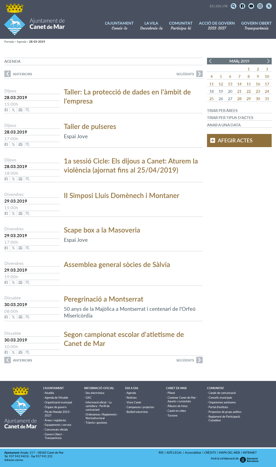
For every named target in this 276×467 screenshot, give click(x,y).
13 (230, 84)
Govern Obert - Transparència (54, 436)
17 (267, 84)
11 (211, 84)
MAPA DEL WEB (229, 452)
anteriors (18, 74)
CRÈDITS (210, 452)
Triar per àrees (222, 110)
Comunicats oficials (56, 429)
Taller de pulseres (90, 126)
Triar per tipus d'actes (230, 117)
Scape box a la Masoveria (102, 230)
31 (267, 98)
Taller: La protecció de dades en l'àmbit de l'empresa (127, 96)
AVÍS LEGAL (174, 452)
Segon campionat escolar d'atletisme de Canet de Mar (124, 338)
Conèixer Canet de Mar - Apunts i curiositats (183, 399)
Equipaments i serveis (58, 424)
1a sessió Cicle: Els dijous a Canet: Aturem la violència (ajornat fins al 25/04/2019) (131, 165)
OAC (89, 397)
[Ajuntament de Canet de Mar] (34, 33)
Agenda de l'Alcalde (56, 397)
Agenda (21, 41)
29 (248, 98)
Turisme (172, 415)
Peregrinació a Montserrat (103, 299)
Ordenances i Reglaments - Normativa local (102, 416)
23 (258, 91)
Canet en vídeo (177, 410)
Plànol (171, 393)
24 (267, 91)
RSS (161, 452)
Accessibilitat (193, 452)
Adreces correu (14, 460)
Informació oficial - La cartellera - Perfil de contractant (98, 406)
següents (185, 74)
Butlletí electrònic (137, 412)
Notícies (132, 397)
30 (258, 98)
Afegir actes (235, 140)
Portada (9, 41)
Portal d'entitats (218, 407)
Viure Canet (134, 402)
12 (221, 84)
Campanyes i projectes (140, 407)
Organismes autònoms (222, 402)
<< (210, 61)
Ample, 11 (26, 452)
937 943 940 (17, 456)
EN (218, 6)
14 (239, 84)
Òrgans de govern (55, 407)
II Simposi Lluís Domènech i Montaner (121, 195)
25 (211, 98)
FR (225, 6)
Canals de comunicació (222, 393)
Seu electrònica (95, 393)
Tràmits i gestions (96, 422)
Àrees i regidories (55, 420)
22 (248, 91)
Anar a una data (224, 125)
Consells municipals (220, 397)
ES (212, 6)
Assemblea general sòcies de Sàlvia (117, 264)
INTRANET (250, 452)
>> (268, 61)
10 (267, 76)
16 (258, 84)
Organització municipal (58, 402)
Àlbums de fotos (178, 406)
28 (239, 98)
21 (239, 91)
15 (248, 84)
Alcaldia (49, 393)
